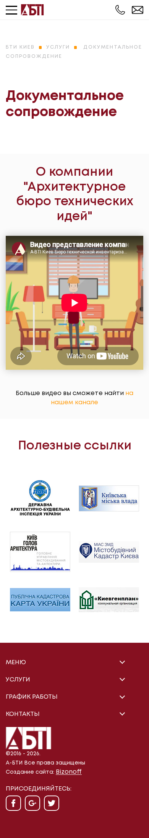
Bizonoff (69, 772)
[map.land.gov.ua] (40, 599)
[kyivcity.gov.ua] (109, 498)
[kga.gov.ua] (40, 552)
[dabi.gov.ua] (40, 498)
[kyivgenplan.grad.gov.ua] (109, 599)
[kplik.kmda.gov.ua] (109, 552)
